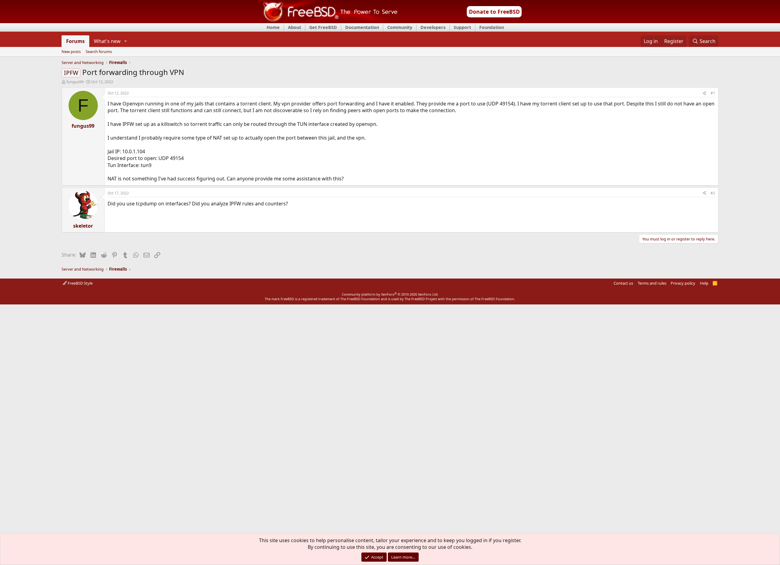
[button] (125, 41)
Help (704, 283)
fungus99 (74, 81)
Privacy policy (683, 283)
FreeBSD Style (80, 283)
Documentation (362, 27)
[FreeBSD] (328, 21)
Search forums (99, 52)
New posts (71, 52)
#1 (713, 93)
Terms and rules (652, 283)
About (294, 27)
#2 (713, 193)
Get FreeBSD (323, 27)
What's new (107, 41)
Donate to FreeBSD (494, 11)
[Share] (704, 93)
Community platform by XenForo (390, 294)
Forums (75, 41)
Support (462, 27)
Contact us (623, 283)
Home (273, 27)
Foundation (491, 27)
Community (399, 27)
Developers (432, 27)
